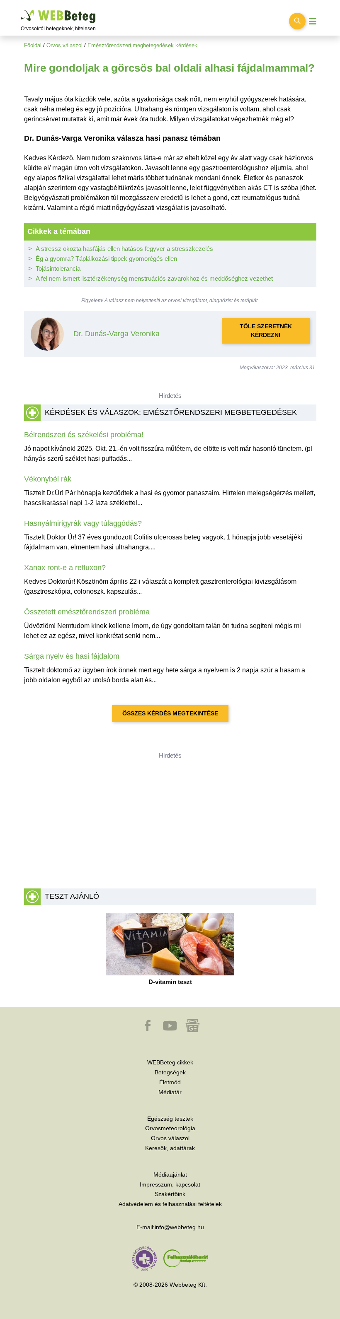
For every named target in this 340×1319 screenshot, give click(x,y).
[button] (148, 1029)
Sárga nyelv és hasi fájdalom (71, 656)
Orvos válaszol (64, 45)
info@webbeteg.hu (179, 1227)
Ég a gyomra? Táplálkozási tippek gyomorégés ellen (106, 258)
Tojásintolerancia (58, 268)
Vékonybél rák (47, 479)
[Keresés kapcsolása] (297, 21)
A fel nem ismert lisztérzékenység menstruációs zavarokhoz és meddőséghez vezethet (154, 278)
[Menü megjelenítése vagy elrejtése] (313, 21)
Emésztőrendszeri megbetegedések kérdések (142, 45)
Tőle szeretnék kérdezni (266, 330)
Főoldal (32, 45)
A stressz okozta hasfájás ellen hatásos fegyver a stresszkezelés (124, 248)
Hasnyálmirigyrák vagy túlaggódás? (83, 523)
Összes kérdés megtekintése (170, 713)
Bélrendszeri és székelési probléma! (83, 435)
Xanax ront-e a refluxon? (65, 567)
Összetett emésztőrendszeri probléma (87, 612)
